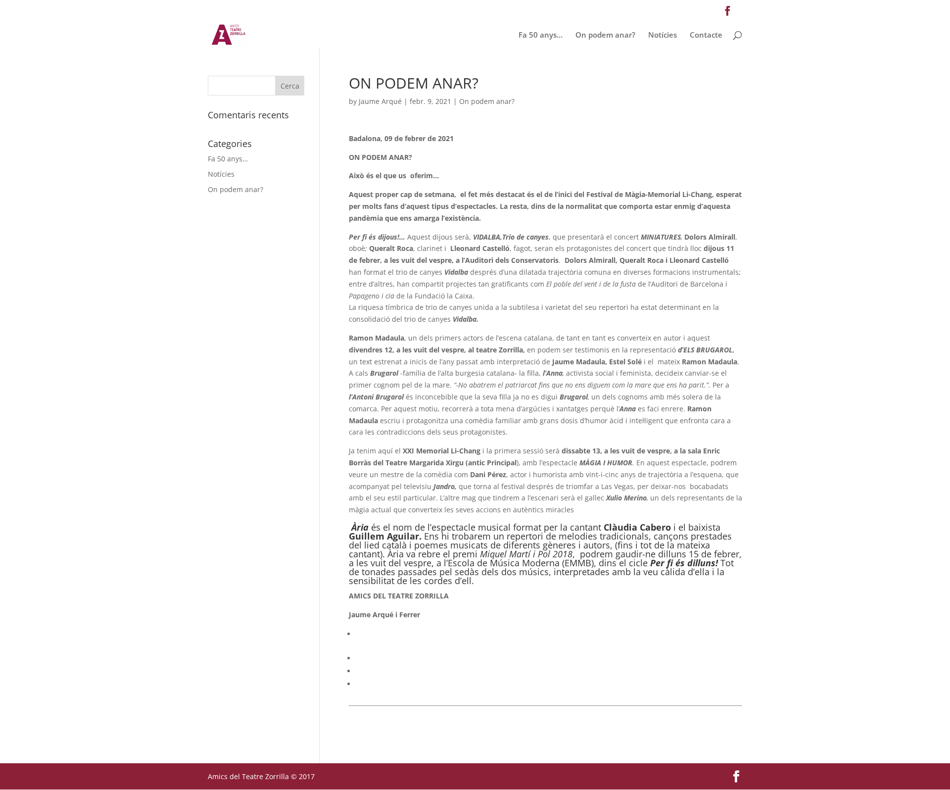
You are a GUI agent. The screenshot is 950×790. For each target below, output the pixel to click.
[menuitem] (549, 634)
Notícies (662, 35)
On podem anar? (605, 35)
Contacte (706, 35)
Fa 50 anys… (541, 35)
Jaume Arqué (380, 101)
